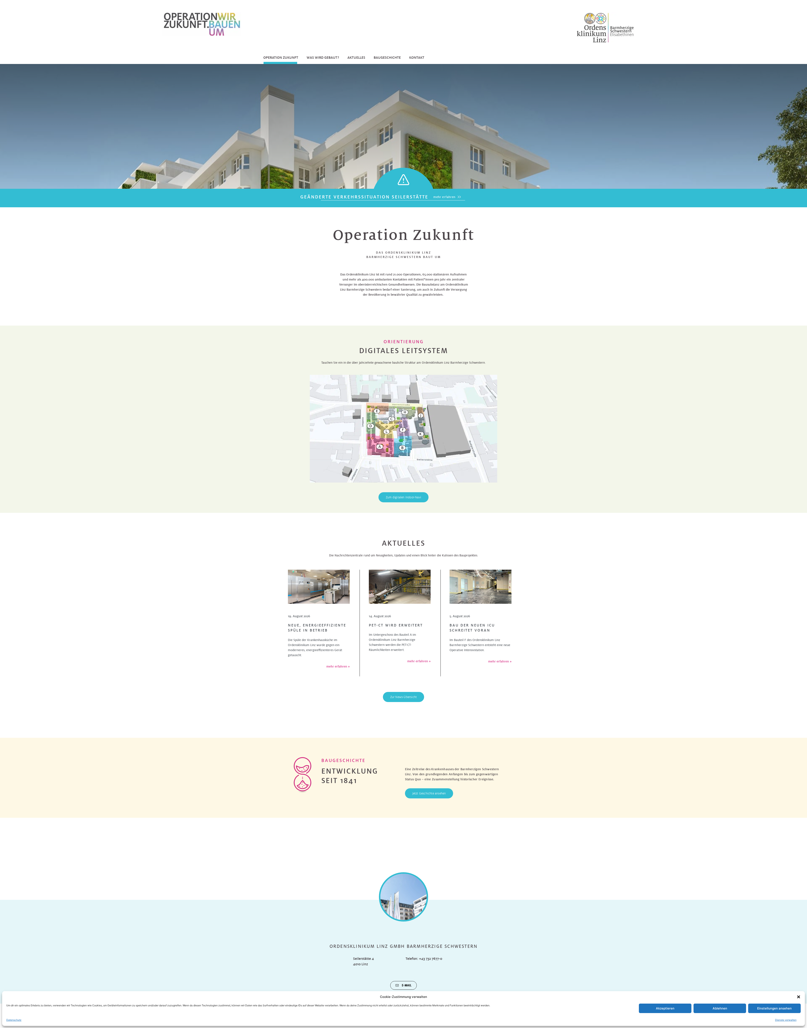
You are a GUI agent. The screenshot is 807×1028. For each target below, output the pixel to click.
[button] (798, 997)
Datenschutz (13, 1019)
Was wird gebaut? (323, 57)
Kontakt (416, 57)
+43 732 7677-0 (430, 958)
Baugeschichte (387, 57)
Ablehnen (720, 1008)
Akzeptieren (665, 1008)
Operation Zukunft (280, 57)
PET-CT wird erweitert (396, 625)
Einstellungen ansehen (774, 1008)
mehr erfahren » (338, 666)
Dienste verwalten (785, 1019)
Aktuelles (356, 57)
